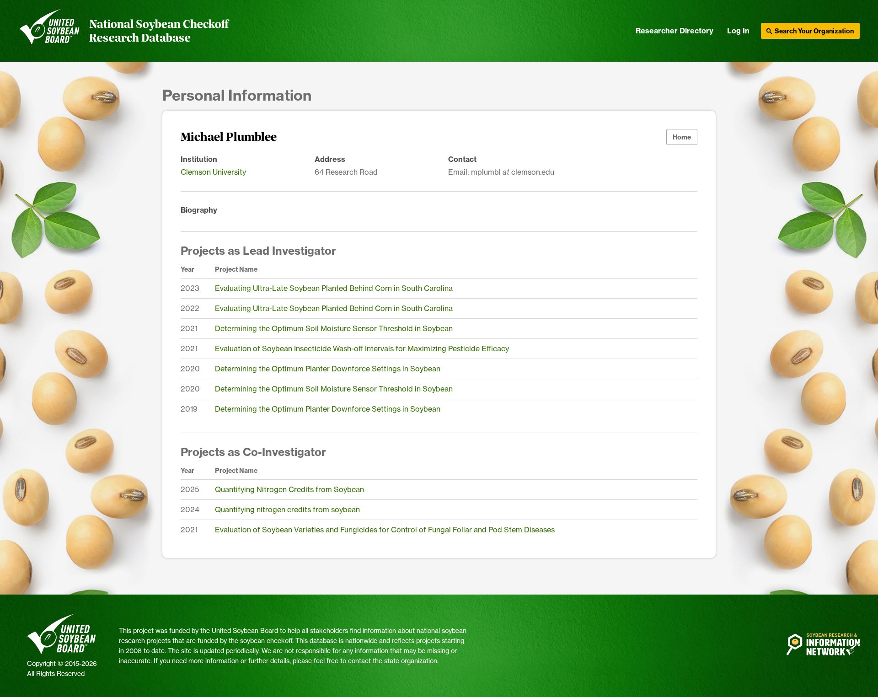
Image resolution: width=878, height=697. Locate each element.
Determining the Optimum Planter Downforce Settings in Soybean (327, 368)
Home (682, 137)
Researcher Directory (674, 30)
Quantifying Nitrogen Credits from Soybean (289, 489)
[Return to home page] (49, 31)
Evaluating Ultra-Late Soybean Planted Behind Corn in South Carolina (334, 288)
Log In (738, 30)
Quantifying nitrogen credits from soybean (287, 509)
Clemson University (213, 172)
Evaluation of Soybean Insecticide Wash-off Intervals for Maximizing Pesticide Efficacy (362, 348)
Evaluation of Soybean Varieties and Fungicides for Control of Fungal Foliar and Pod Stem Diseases (385, 529)
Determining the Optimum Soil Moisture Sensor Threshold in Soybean (334, 328)
